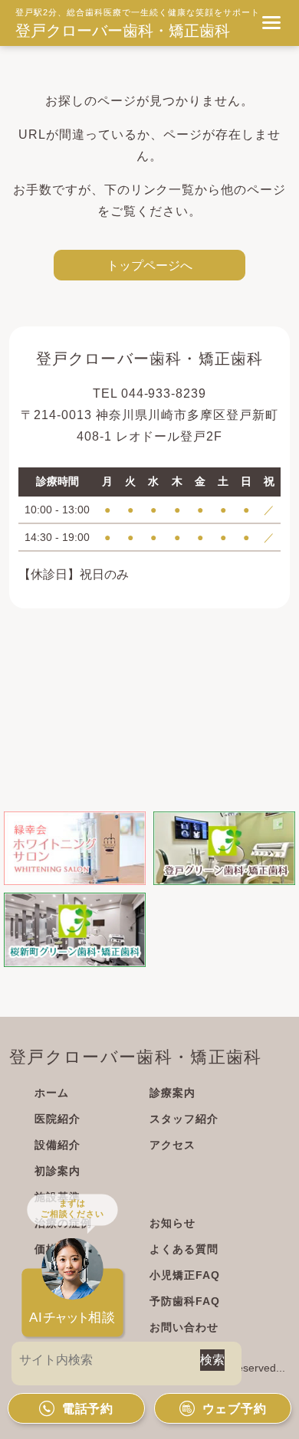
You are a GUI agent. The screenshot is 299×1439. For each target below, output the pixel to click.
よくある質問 (184, 1249)
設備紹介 (57, 1145)
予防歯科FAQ (185, 1301)
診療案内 (173, 1093)
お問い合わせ (184, 1327)
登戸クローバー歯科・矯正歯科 (122, 30)
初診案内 (57, 1171)
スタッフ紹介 (184, 1119)
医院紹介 (57, 1119)
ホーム (51, 1093)
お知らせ (173, 1223)
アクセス (173, 1145)
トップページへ (149, 265)
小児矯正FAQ (185, 1275)
